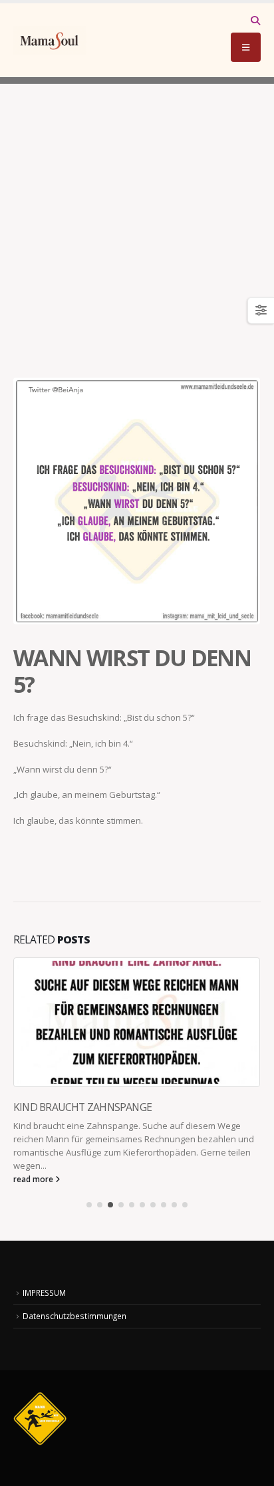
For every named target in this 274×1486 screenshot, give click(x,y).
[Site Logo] (49, 40)
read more (34, 1179)
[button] (255, 20)
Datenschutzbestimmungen (74, 1315)
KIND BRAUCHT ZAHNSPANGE (82, 1107)
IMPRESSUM (44, 1292)
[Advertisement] (137, 221)
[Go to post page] (137, 1022)
